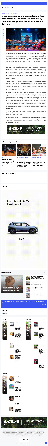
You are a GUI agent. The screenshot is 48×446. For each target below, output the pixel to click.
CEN (2, 157)
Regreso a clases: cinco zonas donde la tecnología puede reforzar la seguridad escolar (26, 3)
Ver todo (44, 141)
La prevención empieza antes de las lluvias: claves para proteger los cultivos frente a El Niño (41, 337)
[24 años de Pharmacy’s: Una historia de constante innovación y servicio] (36, 324)
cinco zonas (3, 3)
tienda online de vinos (30, 432)
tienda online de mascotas (25, 435)
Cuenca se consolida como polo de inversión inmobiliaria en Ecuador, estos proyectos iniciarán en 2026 (18, 389)
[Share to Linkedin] (3, 35)
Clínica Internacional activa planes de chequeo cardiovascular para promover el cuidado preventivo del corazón (18, 348)
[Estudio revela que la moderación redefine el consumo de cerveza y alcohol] (12, 357)
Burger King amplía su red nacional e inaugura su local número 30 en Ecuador (18, 379)
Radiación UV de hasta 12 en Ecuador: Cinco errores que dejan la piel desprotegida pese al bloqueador (38, 289)
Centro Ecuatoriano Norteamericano (9, 13)
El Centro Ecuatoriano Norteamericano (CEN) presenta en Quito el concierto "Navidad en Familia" (8, 162)
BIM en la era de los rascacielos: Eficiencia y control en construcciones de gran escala (38, 277)
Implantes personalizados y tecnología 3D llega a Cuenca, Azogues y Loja (18, 409)
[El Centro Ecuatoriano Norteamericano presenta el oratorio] (24, 150)
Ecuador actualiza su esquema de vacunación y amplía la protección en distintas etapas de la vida (12, 288)
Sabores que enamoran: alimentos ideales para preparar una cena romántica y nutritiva (17, 400)
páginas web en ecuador (10, 435)
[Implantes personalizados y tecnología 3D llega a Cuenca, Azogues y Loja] (11, 409)
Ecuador (4, 285)
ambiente (17, 435)
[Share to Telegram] (3, 37)
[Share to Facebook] (3, 29)
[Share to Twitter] (3, 31)
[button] (3, 39)
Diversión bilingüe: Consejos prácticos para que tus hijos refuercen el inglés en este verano (38, 163)
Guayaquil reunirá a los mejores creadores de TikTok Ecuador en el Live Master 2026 (41, 363)
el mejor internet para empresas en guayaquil (10, 432)
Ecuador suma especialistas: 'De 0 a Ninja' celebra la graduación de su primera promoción (38, 283)
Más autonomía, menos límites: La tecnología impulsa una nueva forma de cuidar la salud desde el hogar (18, 337)
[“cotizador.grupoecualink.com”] (4, 313)
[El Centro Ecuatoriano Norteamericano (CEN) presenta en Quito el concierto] (9, 150)
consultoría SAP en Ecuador (40, 432)
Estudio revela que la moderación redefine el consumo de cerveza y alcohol (18, 358)
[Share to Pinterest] (3, 33)
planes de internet (21, 432)
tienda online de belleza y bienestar (36, 435)
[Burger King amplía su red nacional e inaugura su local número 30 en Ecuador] (11, 378)
